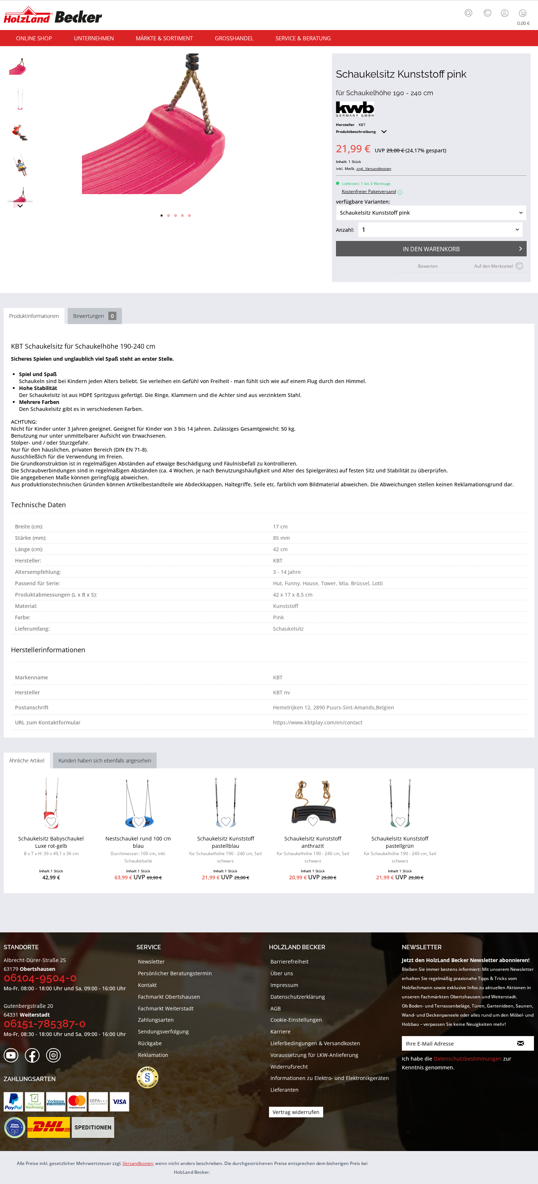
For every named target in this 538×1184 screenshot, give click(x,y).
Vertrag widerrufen (296, 1112)
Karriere (280, 1031)
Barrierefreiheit (289, 961)
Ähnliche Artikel (26, 760)
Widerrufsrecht (289, 1066)
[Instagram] (56, 1055)
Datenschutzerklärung (297, 996)
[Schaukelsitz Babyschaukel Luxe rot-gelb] (51, 803)
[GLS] (14, 1127)
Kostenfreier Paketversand (371, 191)
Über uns (281, 973)
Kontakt (147, 984)
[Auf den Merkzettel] (51, 822)
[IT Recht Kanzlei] (151, 1077)
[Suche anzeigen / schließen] (468, 13)
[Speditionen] (93, 1127)
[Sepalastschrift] (98, 1101)
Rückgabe (150, 1043)
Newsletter (151, 961)
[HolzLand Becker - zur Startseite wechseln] (53, 15)
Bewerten (428, 266)
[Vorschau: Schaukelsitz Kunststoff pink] (20, 66)
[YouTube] (13, 1055)
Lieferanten (284, 1089)
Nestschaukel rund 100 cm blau (138, 849)
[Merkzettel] (487, 13)
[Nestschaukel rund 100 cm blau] (138, 803)
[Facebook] (34, 1055)
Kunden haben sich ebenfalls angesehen (105, 760)
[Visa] (119, 1101)
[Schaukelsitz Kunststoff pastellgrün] (400, 803)
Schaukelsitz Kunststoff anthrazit (313, 849)
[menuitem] (470, 12)
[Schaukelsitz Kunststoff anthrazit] (313, 803)
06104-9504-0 (40, 977)
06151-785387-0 (45, 1023)
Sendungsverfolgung (163, 1031)
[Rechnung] (34, 1101)
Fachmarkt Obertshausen (169, 996)
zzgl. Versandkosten (373, 168)
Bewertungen (93, 315)
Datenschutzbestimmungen (468, 1058)
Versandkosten (138, 1163)
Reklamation (153, 1054)
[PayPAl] (13, 1101)
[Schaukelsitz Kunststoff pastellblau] (226, 803)
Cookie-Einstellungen (296, 1019)
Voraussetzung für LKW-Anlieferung (314, 1054)
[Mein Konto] (505, 13)
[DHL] (48, 1127)
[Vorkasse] (56, 1101)
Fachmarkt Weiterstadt (166, 1008)
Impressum (284, 984)
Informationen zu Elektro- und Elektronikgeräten (329, 1077)
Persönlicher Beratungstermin (175, 973)
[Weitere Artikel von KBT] (355, 109)
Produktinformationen (34, 315)
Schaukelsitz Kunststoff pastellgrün (400, 849)
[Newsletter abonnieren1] (521, 1043)
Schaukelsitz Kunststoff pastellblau (225, 849)
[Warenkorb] (524, 13)
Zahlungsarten (156, 1019)
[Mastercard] (77, 1101)
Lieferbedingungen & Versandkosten (315, 1043)
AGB (275, 1008)
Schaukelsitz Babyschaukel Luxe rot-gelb (51, 846)
